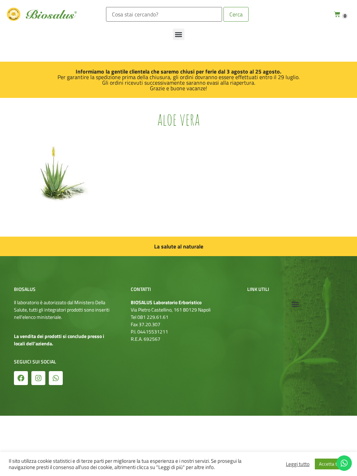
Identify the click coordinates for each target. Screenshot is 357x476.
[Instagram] (38, 378)
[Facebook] (21, 378)
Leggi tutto (298, 464)
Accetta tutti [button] (331, 463)
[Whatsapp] (56, 378)
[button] (178, 34)
